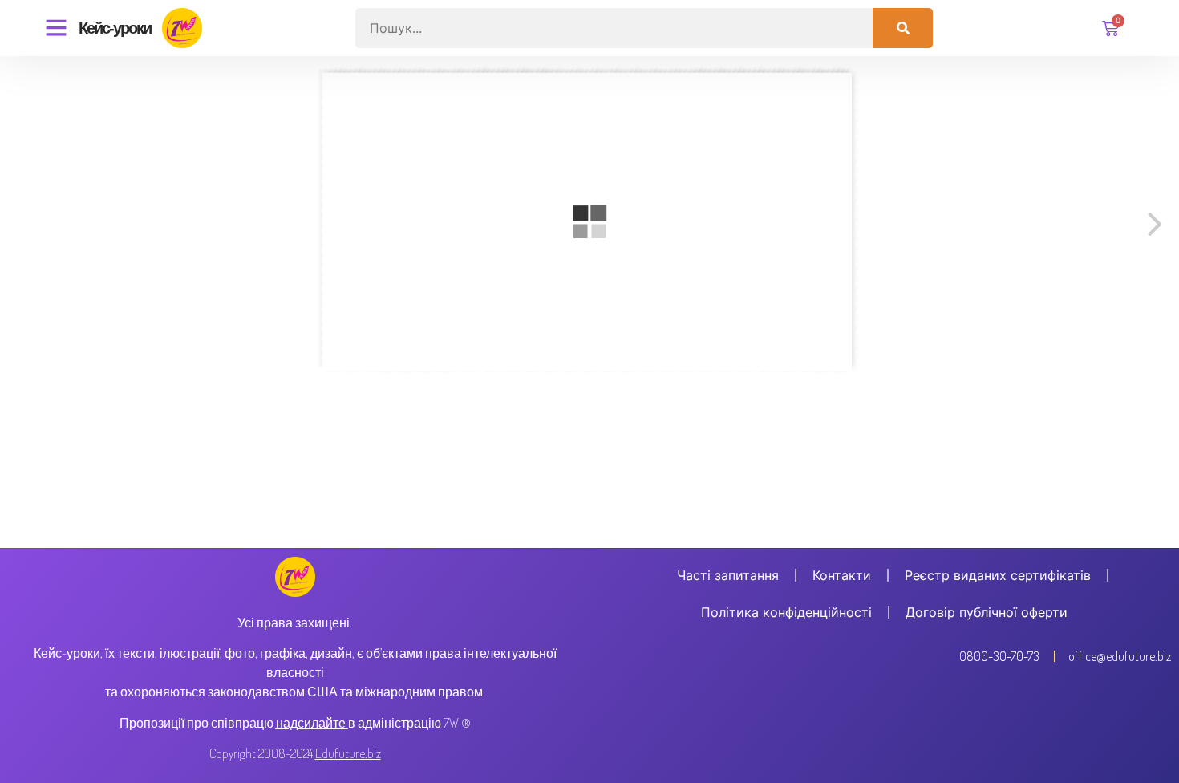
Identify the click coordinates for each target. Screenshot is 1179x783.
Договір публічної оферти (987, 612)
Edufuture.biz (348, 753)
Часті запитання (728, 575)
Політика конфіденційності (786, 612)
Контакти (841, 575)
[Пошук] (903, 28)
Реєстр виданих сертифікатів (998, 575)
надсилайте (311, 723)
